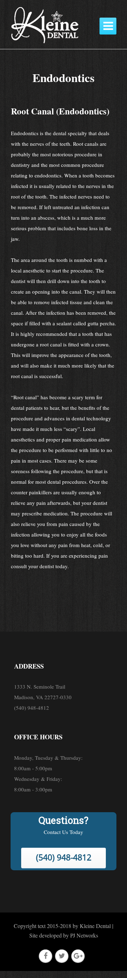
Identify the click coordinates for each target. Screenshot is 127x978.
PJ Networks (84, 935)
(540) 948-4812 (63, 857)
